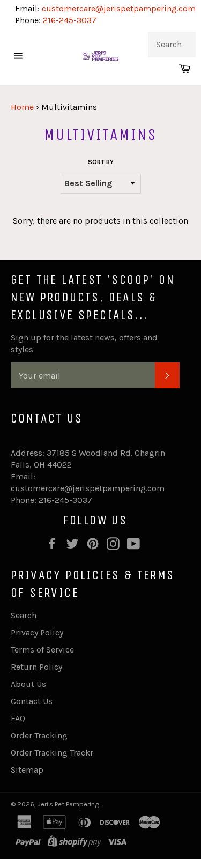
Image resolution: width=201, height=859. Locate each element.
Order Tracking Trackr (52, 752)
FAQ (18, 718)
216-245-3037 (69, 20)
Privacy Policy (37, 632)
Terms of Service (42, 650)
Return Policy (36, 667)
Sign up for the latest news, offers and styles (84, 343)
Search (23, 615)
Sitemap (27, 770)
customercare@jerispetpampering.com (118, 8)
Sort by (101, 162)
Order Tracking (39, 735)
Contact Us (32, 701)
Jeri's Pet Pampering (68, 804)
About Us (28, 684)
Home (22, 107)
